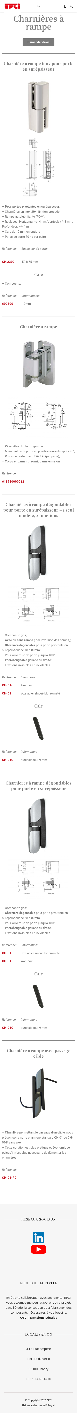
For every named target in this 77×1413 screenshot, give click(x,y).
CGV (23, 1317)
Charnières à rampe (38, 22)
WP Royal (49, 1405)
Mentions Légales (43, 1317)
